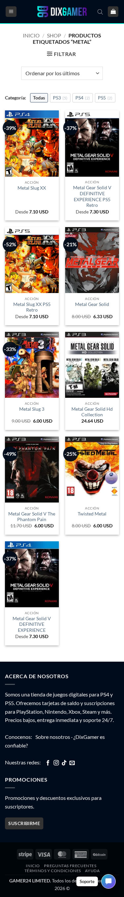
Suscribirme (24, 823)
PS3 (60, 97)
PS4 (82, 97)
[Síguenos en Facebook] (48, 763)
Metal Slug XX (32, 188)
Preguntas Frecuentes (70, 865)
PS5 (105, 97)
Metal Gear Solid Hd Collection (92, 412)
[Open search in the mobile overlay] (100, 11)
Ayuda (92, 870)
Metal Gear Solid (92, 304)
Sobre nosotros (52, 737)
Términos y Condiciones (52, 870)
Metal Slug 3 (31, 409)
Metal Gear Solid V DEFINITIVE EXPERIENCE (32, 624)
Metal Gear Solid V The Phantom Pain (31, 516)
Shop (54, 35)
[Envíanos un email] (72, 763)
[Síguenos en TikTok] (64, 763)
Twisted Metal (92, 513)
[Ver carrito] (113, 11)
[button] (11, 11)
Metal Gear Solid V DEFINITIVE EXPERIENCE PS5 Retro (92, 196)
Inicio (31, 35)
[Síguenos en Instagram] (56, 763)
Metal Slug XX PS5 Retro (32, 307)
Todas (39, 97)
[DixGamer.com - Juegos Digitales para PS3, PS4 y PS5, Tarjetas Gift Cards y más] (62, 12)
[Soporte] (108, 881)
